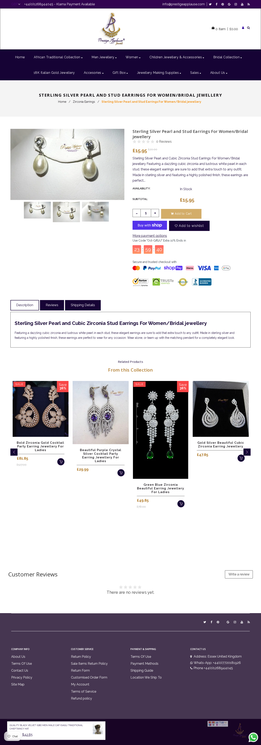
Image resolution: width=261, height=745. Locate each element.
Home (62, 101)
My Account (80, 684)
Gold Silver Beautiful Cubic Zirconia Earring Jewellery (220, 444)
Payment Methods (144, 664)
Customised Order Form (89, 677)
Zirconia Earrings (84, 101)
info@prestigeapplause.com (184, 4)
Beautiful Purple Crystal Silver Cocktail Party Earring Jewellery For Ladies (100, 455)
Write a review (239, 574)
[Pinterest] (223, 4)
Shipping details (83, 305)
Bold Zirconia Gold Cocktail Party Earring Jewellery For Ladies (40, 446)
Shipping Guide (141, 670)
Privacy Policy (21, 677)
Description (24, 305)
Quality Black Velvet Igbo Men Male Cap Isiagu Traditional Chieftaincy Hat (46, 727)
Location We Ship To (146, 677)
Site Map (17, 684)
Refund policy (81, 698)
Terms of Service (83, 691)
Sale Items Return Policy (89, 664)
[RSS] (249, 4)
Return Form (80, 670)
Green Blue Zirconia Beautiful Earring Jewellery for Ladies (160, 488)
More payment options (150, 236)
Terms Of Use (21, 664)
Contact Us (19, 670)
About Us (18, 657)
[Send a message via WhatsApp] (253, 737)
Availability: (141, 188)
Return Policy (81, 657)
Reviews (52, 305)
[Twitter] (211, 4)
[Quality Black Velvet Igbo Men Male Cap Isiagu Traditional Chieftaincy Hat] (98, 730)
